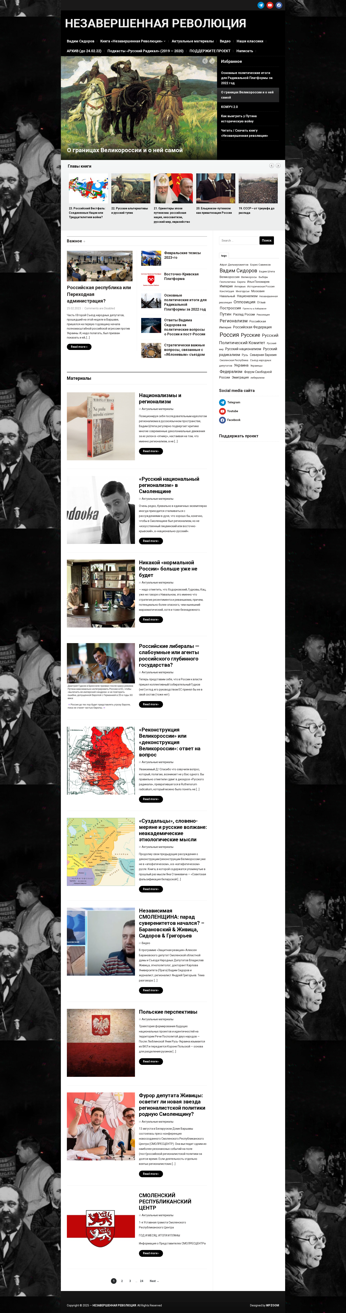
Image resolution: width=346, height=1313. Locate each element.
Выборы (263, 277)
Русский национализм (243, 349)
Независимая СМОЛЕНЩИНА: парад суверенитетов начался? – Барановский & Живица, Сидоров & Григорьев (171, 923)
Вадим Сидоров (80, 41)
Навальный (227, 296)
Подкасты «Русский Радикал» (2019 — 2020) (146, 51)
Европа (241, 282)
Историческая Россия (261, 286)
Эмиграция (240, 377)
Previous (205, 61)
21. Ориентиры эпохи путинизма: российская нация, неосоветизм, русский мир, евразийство (87, 215)
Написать (244, 51)
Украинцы (256, 365)
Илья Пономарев (258, 281)
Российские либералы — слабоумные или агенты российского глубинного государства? (169, 655)
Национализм (247, 296)
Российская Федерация (252, 327)
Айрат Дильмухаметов (234, 264)
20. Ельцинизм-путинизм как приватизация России (129, 210)
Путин (225, 314)
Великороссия (229, 277)
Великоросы (249, 277)
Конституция (227, 291)
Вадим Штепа (267, 271)
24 (141, 1281)
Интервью (239, 286)
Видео (225, 41)
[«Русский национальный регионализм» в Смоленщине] (101, 509)
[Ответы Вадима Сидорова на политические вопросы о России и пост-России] (151, 325)
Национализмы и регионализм (160, 398)
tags (224, 255)
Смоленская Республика (234, 360)
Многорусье (242, 291)
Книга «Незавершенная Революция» (131, 41)
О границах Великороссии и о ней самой (125, 150)
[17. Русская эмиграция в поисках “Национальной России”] (258, 188)
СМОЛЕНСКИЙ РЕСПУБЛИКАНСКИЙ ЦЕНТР (165, 1201)
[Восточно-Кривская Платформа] (151, 279)
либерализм (257, 377)
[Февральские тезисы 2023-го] (151, 258)
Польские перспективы (168, 1012)
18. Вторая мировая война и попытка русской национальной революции (215, 213)
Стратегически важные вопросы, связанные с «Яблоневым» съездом (184, 350)
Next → (154, 1281)
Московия (258, 291)
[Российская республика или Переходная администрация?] (100, 267)
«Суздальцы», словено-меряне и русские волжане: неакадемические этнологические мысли (173, 830)
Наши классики (250, 41)
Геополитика (227, 281)
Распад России (244, 314)
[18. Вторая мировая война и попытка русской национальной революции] (215, 188)
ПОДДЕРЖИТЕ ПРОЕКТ (210, 51)
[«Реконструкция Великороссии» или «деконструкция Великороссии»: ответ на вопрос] (101, 760)
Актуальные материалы (193, 41)
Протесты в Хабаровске (255, 308)
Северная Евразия (263, 355)
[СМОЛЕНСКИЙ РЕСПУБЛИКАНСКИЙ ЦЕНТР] (101, 1226)
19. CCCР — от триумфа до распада (172, 210)
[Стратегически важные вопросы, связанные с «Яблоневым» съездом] (151, 350)
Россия (229, 334)
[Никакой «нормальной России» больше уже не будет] (101, 593)
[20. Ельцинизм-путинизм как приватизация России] (130, 188)
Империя (226, 286)
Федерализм (231, 371)
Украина (241, 365)
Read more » (79, 346)
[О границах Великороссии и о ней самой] (139, 107)
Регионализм (234, 320)
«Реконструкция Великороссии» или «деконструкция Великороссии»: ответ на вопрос (169, 742)
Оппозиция (244, 302)
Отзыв (261, 302)
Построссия (230, 308)
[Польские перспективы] (101, 1042)
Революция (263, 314)
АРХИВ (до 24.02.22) (84, 51)
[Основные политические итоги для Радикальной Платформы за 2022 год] (151, 300)
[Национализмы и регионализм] (101, 426)
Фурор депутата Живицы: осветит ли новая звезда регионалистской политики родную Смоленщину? (172, 1104)
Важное (74, 241)
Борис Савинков (260, 264)
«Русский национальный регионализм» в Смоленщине (169, 485)
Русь (245, 355)
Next (212, 61)
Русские (250, 335)
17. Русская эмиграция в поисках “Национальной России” (255, 213)
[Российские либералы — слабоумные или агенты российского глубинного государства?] (101, 676)
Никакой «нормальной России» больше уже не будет (168, 569)
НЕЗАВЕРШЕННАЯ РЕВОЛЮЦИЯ (155, 23)
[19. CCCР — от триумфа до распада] (173, 188)
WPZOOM (272, 1305)
